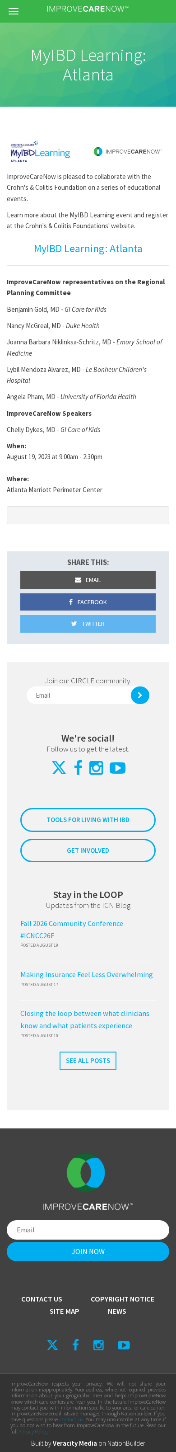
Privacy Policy (33, 1431)
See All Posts (88, 1060)
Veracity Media (75, 1443)
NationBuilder (126, 1443)
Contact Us (41, 1299)
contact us (71, 1419)
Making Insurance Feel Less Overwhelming (86, 974)
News (117, 1311)
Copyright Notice (123, 1299)
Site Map (64, 1311)
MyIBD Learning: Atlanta (88, 248)
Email (92, 580)
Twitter (93, 624)
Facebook (91, 602)
